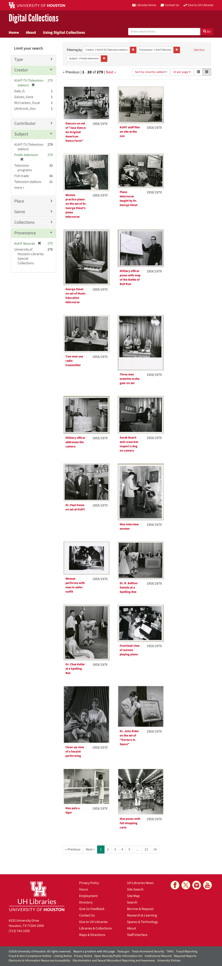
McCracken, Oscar (27, 102)
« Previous (72, 849)
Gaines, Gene (23, 97)
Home (14, 32)
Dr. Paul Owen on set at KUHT (75, 507)
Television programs (23, 167)
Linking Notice (63, 956)
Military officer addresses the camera (75, 442)
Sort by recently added (150, 72)
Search (132, 902)
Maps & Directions (92, 934)
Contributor (25, 124)
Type (18, 59)
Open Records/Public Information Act (118, 956)
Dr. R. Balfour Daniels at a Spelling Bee (129, 587)
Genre (19, 212)
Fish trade (21, 176)
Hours (83, 889)
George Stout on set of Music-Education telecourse (75, 295)
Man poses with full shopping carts (130, 823)
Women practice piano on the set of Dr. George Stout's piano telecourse (76, 206)
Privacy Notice (83, 956)
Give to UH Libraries (93, 921)
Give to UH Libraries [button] (200, 5)
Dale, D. (19, 91)
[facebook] (175, 885)
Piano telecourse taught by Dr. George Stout (128, 198)
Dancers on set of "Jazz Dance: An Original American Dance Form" (75, 132)
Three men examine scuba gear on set (129, 378)
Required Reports (185, 956)
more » (19, 187)
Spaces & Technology (142, 921)
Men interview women (129, 526)
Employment (88, 896)
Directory (86, 902)
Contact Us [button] (172, 5)
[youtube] (207, 885)
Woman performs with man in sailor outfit (75, 585)
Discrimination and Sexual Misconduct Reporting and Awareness (114, 960)
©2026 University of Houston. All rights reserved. (40, 951)
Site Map (133, 896)
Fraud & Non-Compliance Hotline (30, 956)
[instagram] (196, 885)
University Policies (169, 960)
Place (19, 201)
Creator (21, 70)
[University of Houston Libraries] (37, 896)
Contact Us (87, 915)
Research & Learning (142, 915)
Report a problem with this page (94, 951)
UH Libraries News (140, 883)
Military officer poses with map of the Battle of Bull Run (130, 277)
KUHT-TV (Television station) (28, 146)
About (31, 32)
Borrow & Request (140, 909)
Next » (111, 72)
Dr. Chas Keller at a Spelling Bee (75, 668)
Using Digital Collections (64, 32)
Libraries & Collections (95, 928)
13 (146, 849)
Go (208, 31)
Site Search (135, 889)
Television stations (27, 181)
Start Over (199, 50)
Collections (24, 222)
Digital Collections (34, 18)
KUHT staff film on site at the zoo (130, 131)
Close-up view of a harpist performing (74, 751)
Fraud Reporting (186, 951)
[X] (185, 885)
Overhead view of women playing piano (130, 650)
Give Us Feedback (91, 909)
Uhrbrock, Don (25, 108)
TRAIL (170, 951)
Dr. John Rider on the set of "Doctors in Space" (129, 737)
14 (155, 849)
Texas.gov (123, 951)
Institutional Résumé (158, 956)
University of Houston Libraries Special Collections (29, 256)
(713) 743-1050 (19, 931)
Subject (21, 134)
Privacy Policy (89, 883)
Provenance (25, 233)
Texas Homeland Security (148, 951)
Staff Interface (137, 934)
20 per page (181, 72)
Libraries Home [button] (146, 5)
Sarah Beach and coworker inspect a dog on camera (129, 444)
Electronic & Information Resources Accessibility (39, 960)
